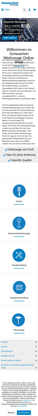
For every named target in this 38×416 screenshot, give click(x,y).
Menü (7, 10)
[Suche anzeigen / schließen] (24, 10)
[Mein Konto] (29, 10)
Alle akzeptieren (24, 412)
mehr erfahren (22, 406)
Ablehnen (11, 412)
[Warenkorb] (35, 10)
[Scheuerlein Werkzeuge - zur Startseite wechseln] (10, 5)
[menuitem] (5, 10)
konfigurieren (27, 400)
